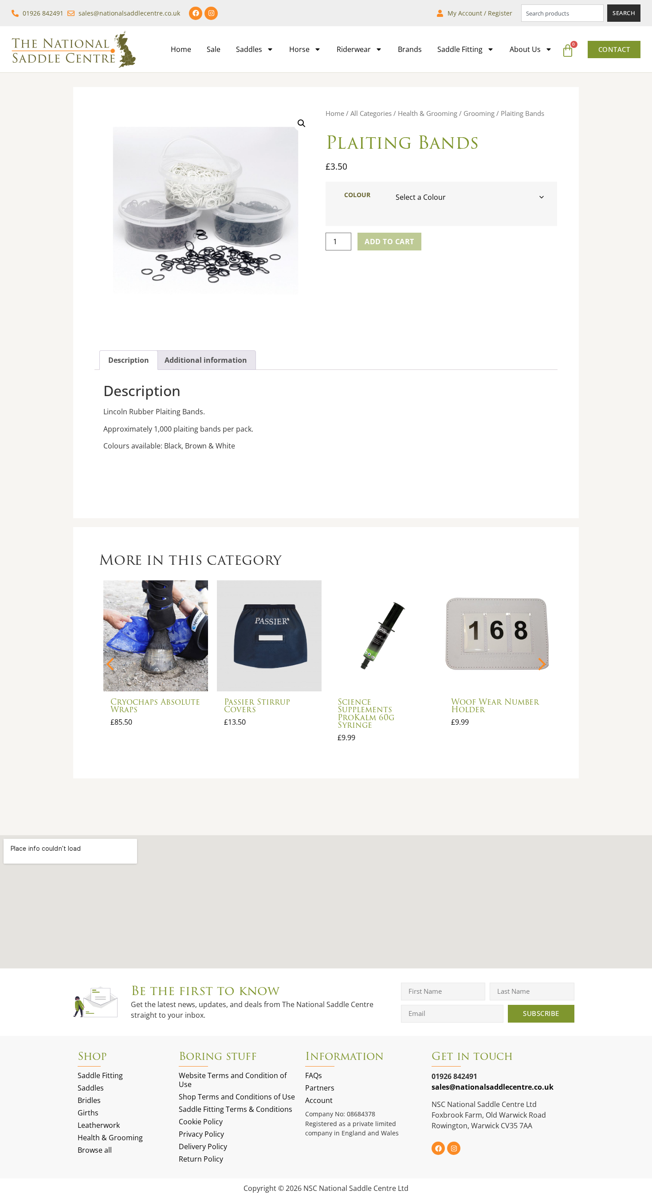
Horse (299, 49)
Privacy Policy (201, 1134)
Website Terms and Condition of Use (233, 1080)
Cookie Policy (201, 1121)
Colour (357, 195)
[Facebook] (195, 13)
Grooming (479, 113)
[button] (302, 123)
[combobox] (562, 13)
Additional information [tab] (206, 360)
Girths (88, 1112)
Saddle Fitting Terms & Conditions (235, 1109)
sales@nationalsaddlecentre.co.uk (493, 1087)
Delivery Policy (203, 1146)
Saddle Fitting (460, 49)
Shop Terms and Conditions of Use (237, 1096)
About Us (525, 49)
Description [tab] (128, 360)
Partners (319, 1087)
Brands (410, 49)
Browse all (95, 1150)
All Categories (371, 113)
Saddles (249, 49)
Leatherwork (99, 1125)
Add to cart (389, 241)
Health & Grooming (427, 113)
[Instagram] (211, 13)
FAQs (313, 1075)
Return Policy (201, 1158)
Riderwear (354, 49)
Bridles (89, 1100)
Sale (213, 49)
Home (181, 49)
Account (319, 1100)
